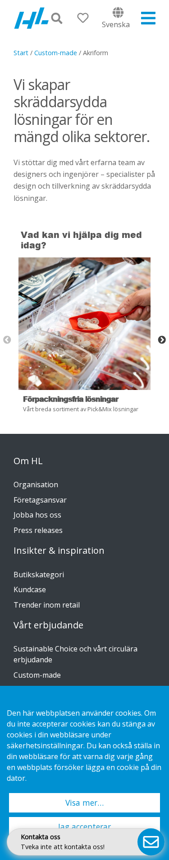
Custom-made (55, 52)
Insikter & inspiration (59, 550)
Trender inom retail (47, 605)
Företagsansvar (40, 500)
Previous (7, 340)
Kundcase (30, 589)
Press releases (38, 530)
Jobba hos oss (37, 515)
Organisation (36, 484)
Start (21, 52)
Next (161, 340)
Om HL (28, 461)
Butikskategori (39, 575)
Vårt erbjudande (48, 625)
